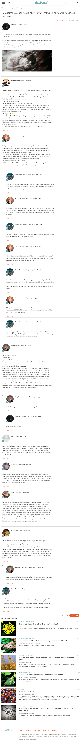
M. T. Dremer (14, 530)
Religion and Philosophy (26, 621)
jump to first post (65, 615)
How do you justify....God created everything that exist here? (43, 641)
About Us (21, 730)
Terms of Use (36, 730)
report (8, 75)
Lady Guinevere (15, 345)
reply (4, 75)
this (41, 174)
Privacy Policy (45, 730)
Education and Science (26, 655)
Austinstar (14, 136)
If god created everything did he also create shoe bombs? (41, 675)
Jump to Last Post (60, 20)
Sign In (67, 3)
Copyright (28, 730)
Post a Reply (74, 615)
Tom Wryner (14, 492)
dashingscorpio (15, 80)
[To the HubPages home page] (8, 730)
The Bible (21, 689)
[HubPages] (41, 3)
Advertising (54, 730)
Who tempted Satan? (27, 691)
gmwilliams (14, 24)
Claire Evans (18, 174)
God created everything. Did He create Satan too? (38, 624)
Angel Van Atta (15, 464)
